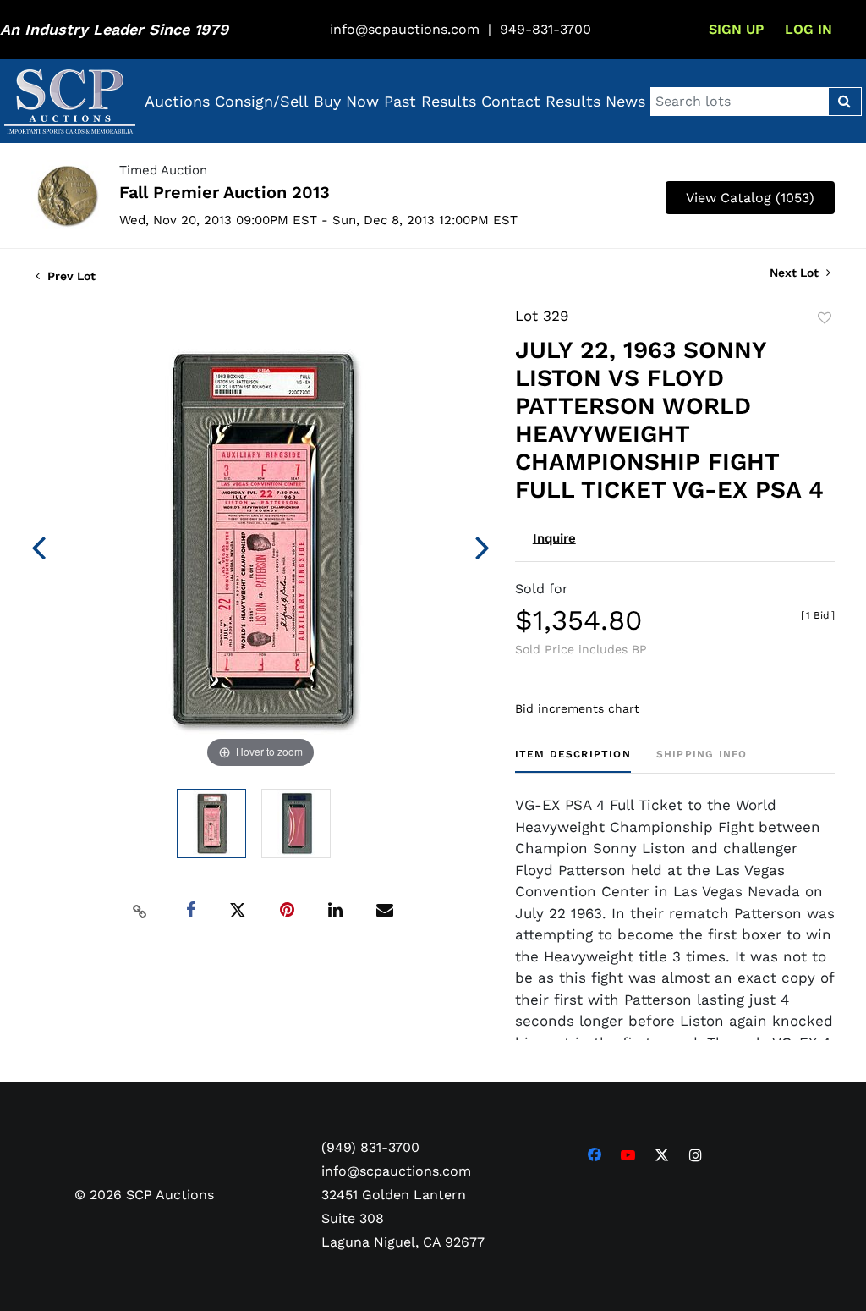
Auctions (177, 101)
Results (572, 101)
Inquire (554, 538)
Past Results (430, 101)
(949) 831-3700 (370, 1147)
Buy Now (346, 101)
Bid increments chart (577, 708)
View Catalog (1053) (750, 198)
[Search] (844, 101)
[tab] (573, 760)
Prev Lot (70, 276)
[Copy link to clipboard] (139, 911)
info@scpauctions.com (405, 29)
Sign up (736, 29)
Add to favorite (824, 318)
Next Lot (796, 272)
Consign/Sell (262, 101)
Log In (808, 29)
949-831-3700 (545, 29)
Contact (510, 101)
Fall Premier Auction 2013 (224, 192)
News (625, 101)
